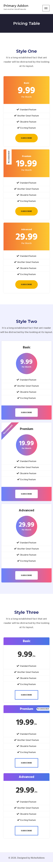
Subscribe (26, 138)
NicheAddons (38, 858)
